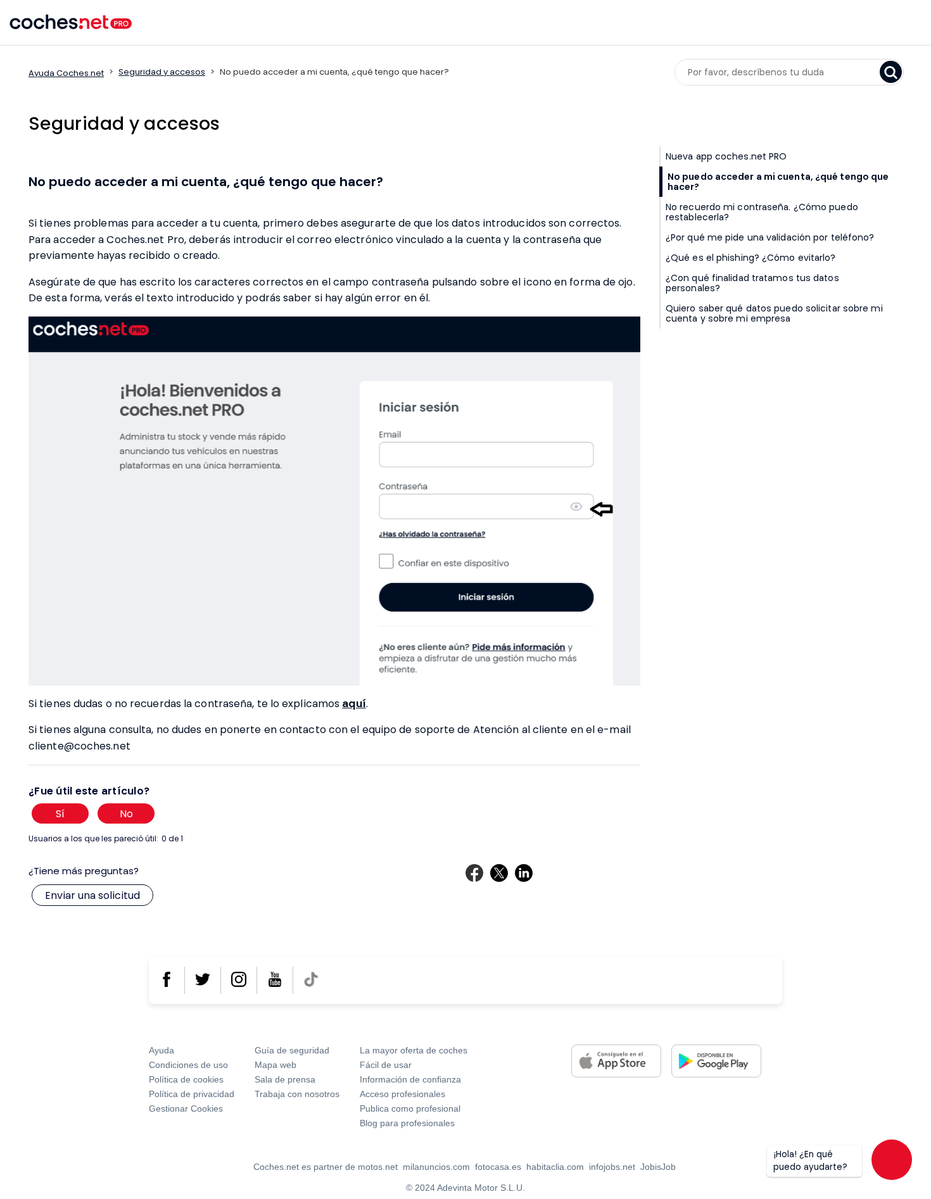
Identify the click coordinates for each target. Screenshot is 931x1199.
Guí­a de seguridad (292, 1050)
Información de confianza (410, 1079)
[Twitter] (499, 873)
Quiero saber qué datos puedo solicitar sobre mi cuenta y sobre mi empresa (774, 313)
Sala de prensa (285, 1079)
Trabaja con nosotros (297, 1094)
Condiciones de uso (188, 1065)
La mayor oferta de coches (413, 1050)
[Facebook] (474, 873)
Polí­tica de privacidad (191, 1094)
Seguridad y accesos (161, 72)
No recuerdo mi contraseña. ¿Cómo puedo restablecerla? (762, 212)
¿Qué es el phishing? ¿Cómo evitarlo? (751, 257)
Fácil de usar (386, 1065)
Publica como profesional (410, 1108)
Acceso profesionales (402, 1094)
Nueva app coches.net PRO (726, 156)
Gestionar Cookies (186, 1108)
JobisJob (658, 1167)
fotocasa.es (498, 1167)
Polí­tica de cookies (186, 1079)
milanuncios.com (436, 1167)
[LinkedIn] (524, 873)
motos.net (378, 1167)
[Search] (891, 72)
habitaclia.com (555, 1167)
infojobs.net (612, 1167)
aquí (353, 703)
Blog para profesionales (407, 1123)
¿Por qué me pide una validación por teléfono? (770, 237)
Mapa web (275, 1065)
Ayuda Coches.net (66, 73)
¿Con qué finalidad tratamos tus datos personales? (752, 282)
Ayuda (161, 1050)
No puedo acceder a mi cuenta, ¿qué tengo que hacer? (778, 181)
